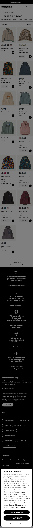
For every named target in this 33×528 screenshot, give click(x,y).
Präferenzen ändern (16, 524)
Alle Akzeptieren (17, 512)
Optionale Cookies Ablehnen (16, 518)
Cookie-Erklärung (15, 505)
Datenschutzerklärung (17, 507)
